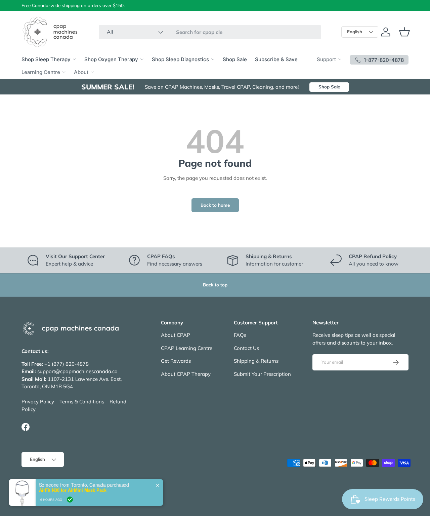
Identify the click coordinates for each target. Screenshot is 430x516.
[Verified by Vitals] (70, 500)
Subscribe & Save (276, 59)
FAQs (240, 335)
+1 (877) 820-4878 (66, 364)
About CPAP (175, 335)
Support (326, 59)
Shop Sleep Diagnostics (180, 59)
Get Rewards (176, 361)
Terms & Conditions (81, 402)
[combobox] (210, 32)
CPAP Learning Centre (186, 348)
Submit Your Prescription (262, 374)
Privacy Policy (38, 402)
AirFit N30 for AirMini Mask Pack (72, 490)
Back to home (215, 205)
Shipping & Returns (256, 361)
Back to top (215, 284)
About (81, 72)
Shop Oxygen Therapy (111, 59)
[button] (404, 32)
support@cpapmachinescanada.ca (77, 371)
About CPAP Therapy (186, 374)
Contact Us (246, 348)
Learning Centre (41, 72)
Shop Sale (235, 59)
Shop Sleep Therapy (46, 59)
